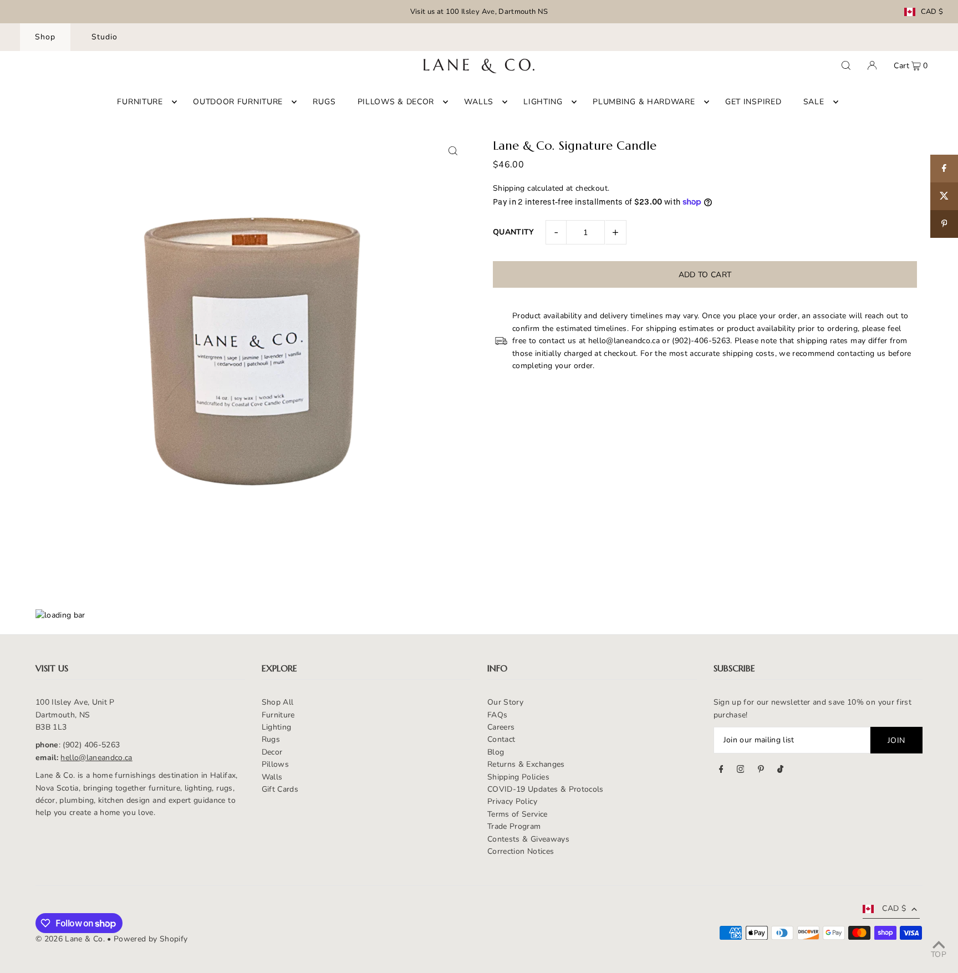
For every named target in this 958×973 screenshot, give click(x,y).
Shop (45, 37)
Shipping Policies (518, 777)
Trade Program (514, 826)
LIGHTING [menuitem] (543, 101)
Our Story (505, 702)
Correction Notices (520, 851)
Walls (272, 777)
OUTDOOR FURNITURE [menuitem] (238, 101)
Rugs (271, 739)
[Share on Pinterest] (944, 224)
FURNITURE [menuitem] (139, 101)
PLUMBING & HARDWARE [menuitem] (644, 101)
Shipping (509, 188)
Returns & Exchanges (526, 764)
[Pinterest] (761, 771)
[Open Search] (846, 65)
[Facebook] (721, 771)
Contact (501, 739)
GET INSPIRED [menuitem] (753, 101)
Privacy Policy (512, 801)
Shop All (278, 702)
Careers (500, 727)
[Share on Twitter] (944, 196)
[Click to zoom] (452, 150)
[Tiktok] (780, 771)
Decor (272, 752)
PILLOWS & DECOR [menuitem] (396, 101)
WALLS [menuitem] (478, 101)
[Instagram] (741, 771)
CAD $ (932, 12)
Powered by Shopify (150, 939)
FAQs (497, 715)
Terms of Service (517, 814)
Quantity (513, 232)
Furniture (278, 715)
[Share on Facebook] (944, 168)
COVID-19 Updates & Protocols (545, 789)
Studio (104, 37)
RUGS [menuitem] (324, 101)
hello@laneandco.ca (96, 757)
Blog (495, 752)
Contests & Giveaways (528, 839)
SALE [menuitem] (813, 101)
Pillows (275, 764)
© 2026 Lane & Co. (70, 939)
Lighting (277, 727)
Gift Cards (280, 789)
